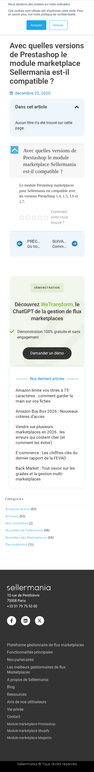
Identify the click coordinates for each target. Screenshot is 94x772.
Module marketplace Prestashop (31, 724)
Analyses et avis (18, 509)
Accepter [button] (36, 25)
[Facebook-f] (11, 620)
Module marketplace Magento (29, 738)
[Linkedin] (25, 620)
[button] (76, 107)
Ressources (17, 694)
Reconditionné (16, 544)
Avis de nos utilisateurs (26, 702)
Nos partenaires (20, 659)
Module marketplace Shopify (28, 731)
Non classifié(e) (17, 523)
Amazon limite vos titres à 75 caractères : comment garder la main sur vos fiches (44, 395)
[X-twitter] (39, 620)
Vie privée (15, 709)
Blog (11, 687)
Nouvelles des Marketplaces (26, 537)
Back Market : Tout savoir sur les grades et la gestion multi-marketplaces (45, 473)
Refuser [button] (58, 25)
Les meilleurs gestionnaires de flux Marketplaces (36, 670)
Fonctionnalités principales (30, 652)
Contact (13, 716)
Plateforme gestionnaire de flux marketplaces (45, 645)
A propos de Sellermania (27, 679)
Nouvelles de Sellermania (24, 530)
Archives (12, 516)
